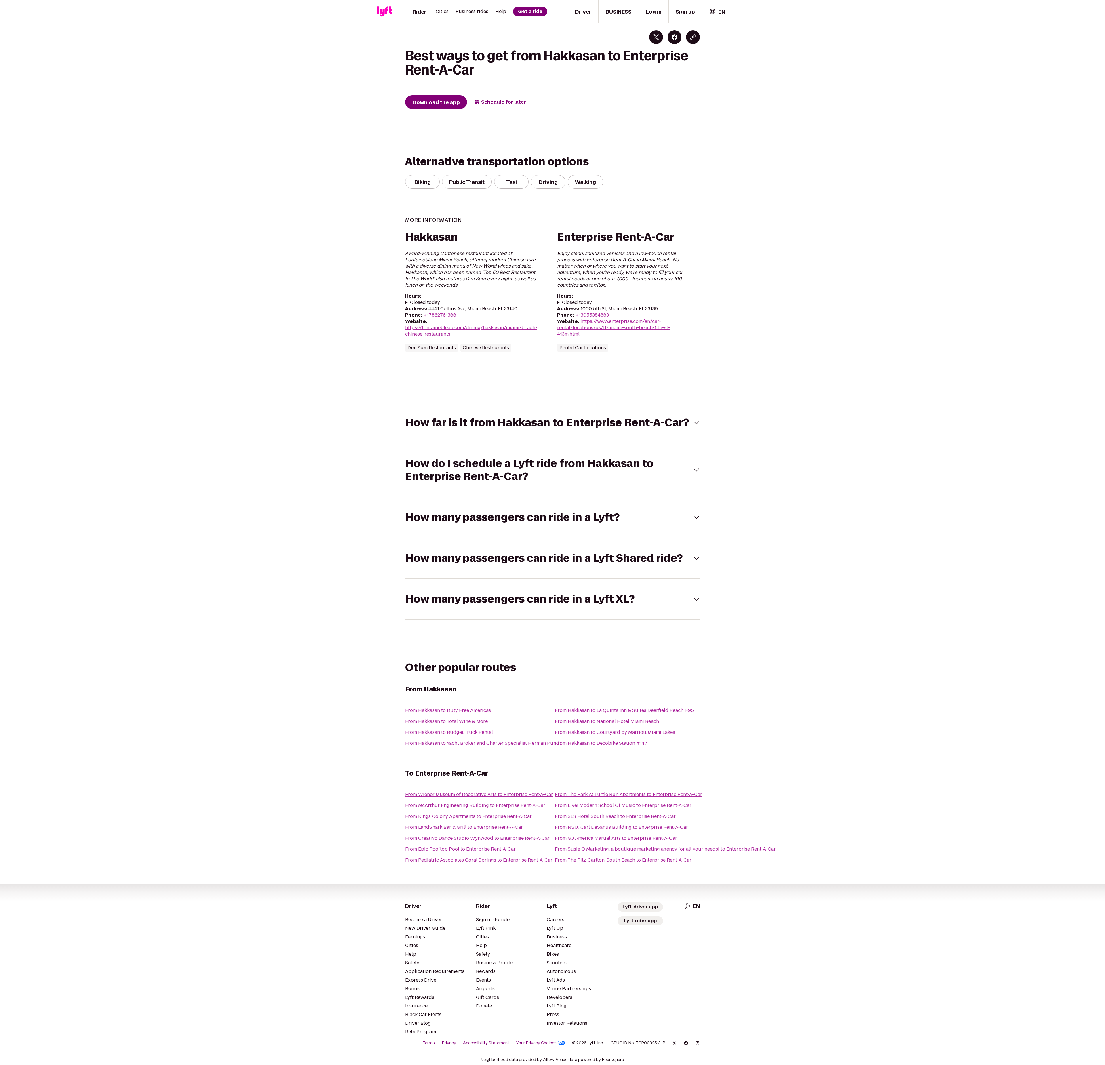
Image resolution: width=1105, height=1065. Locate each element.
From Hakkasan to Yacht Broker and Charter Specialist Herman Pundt (483, 743)
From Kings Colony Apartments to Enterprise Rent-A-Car (468, 816)
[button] (552, 422)
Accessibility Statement (486, 1043)
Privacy (449, 1043)
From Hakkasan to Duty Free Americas (448, 710)
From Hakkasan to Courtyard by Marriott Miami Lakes (615, 732)
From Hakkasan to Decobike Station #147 (601, 743)
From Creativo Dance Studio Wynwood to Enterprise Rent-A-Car (477, 838)
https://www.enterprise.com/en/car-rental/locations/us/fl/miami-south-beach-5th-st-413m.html (613, 327)
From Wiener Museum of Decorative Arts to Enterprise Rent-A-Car (479, 794)
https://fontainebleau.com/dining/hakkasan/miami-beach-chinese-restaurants (471, 330)
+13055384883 (592, 315)
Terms (429, 1043)
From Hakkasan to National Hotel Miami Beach (607, 721)
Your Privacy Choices (536, 1043)
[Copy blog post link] (693, 37)
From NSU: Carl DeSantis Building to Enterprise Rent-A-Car (621, 827)
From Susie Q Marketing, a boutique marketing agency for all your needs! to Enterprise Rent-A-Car (665, 849)
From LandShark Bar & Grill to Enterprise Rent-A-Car (464, 827)
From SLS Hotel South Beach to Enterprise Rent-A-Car (615, 816)
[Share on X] (656, 37)
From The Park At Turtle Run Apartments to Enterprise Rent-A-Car (628, 794)
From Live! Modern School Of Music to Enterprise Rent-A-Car (623, 805)
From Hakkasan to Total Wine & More (446, 721)
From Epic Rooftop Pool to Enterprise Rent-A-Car (460, 849)
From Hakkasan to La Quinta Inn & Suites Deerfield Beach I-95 (624, 710)
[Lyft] (384, 11)
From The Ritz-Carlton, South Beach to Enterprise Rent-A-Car (623, 860)
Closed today (425, 302)
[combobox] (717, 11)
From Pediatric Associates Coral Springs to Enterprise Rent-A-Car (478, 860)
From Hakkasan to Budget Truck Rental (449, 732)
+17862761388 (440, 315)
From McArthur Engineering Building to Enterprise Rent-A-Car (475, 805)
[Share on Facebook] (674, 37)
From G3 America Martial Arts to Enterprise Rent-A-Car (616, 838)
